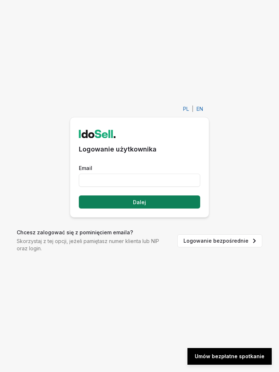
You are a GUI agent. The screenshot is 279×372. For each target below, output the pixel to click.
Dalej (139, 202)
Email (85, 168)
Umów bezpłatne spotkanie (229, 356)
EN (200, 109)
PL (186, 109)
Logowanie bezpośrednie (215, 241)
